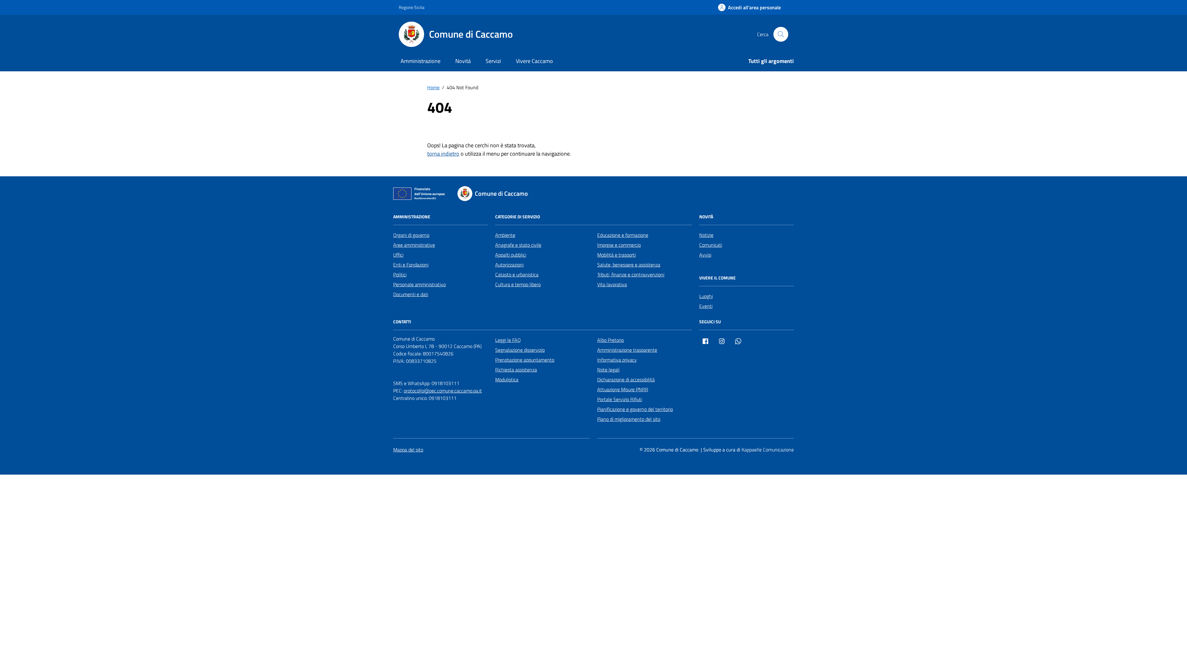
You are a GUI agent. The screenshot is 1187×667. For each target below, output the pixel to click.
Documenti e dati (410, 294)
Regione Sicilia (411, 7)
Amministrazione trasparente (627, 350)
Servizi (493, 61)
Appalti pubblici (510, 254)
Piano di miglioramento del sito (628, 419)
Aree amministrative (414, 245)
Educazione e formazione (622, 235)
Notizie (706, 235)
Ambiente (505, 235)
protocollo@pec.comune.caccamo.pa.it (443, 390)
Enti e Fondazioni (410, 264)
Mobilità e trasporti (616, 254)
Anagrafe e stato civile (518, 245)
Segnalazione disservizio (520, 350)
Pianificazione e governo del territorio (635, 409)
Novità (463, 61)
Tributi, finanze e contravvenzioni (630, 274)
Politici (399, 274)
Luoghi (706, 296)
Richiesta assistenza (516, 369)
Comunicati (710, 245)
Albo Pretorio (610, 340)
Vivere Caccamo (534, 61)
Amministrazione (420, 61)
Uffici (398, 254)
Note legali (608, 369)
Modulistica (506, 379)
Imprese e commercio (619, 245)
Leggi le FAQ (508, 340)
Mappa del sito (408, 449)
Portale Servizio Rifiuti (619, 399)
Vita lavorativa (612, 284)
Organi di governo (411, 235)
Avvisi (705, 254)
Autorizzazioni (509, 264)
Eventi (706, 306)
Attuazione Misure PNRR (622, 389)
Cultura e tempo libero (518, 284)
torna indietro (443, 153)
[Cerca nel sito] (780, 34)
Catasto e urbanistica (516, 274)
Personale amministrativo (419, 284)
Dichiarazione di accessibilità (626, 379)
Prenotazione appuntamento (524, 359)
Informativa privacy (617, 359)
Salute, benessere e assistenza (628, 264)
